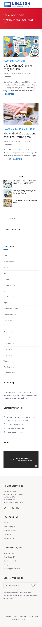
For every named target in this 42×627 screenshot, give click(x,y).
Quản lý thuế (8, 332)
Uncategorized (9, 367)
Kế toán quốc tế (9, 285)
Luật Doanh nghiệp (11, 308)
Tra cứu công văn (10, 527)
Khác (5, 291)
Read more (9, 94)
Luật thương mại (10, 314)
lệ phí (6, 303)
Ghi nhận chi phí (9, 557)
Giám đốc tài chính (10, 530)
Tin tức (6, 361)
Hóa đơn (7, 273)
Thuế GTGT (8, 129)
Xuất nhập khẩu (9, 373)
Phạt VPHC (8, 320)
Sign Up (34, 585)
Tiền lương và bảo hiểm (12, 569)
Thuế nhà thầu (9, 343)
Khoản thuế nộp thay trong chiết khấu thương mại (20, 135)
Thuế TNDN (20, 61)
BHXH (6, 256)
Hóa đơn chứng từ (10, 561)
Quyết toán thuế (9, 553)
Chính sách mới (9, 262)
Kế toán (6, 279)
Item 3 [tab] (22, 176)
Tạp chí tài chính (9, 538)
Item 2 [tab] (21, 176)
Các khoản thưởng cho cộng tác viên (18, 67)
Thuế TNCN (9, 61)
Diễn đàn (6, 523)
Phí (5, 326)
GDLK (6, 267)
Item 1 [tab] (19, 176)
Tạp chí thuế (8, 534)
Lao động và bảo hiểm (12, 297)
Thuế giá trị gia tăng (10, 565)
